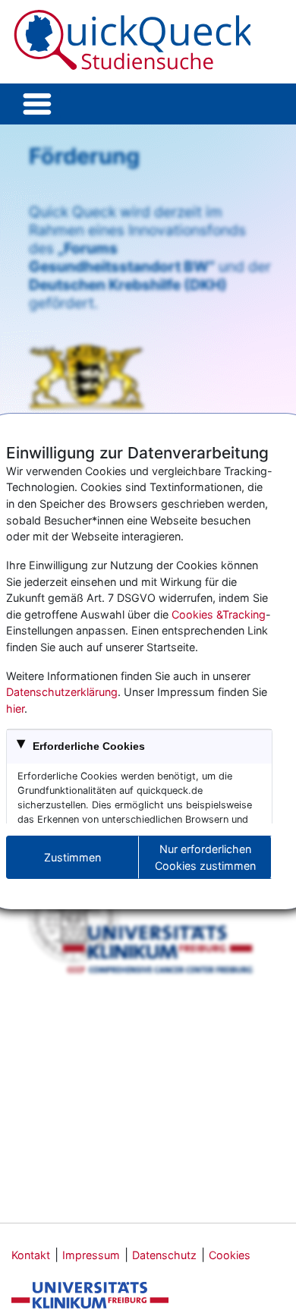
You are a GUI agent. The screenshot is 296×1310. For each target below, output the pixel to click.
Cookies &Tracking (219, 614)
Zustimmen (72, 857)
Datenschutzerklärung (62, 691)
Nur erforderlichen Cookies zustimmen (205, 857)
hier (15, 708)
